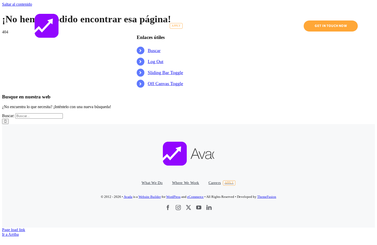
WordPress (173, 197)
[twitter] (188, 207)
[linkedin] (209, 207)
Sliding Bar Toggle (165, 72)
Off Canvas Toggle (165, 83)
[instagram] (178, 207)
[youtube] (198, 207)
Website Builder (149, 197)
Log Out (155, 61)
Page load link (13, 230)
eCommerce (195, 197)
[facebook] (168, 207)
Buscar (154, 50)
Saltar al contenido (17, 4)
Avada (128, 197)
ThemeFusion (266, 197)
